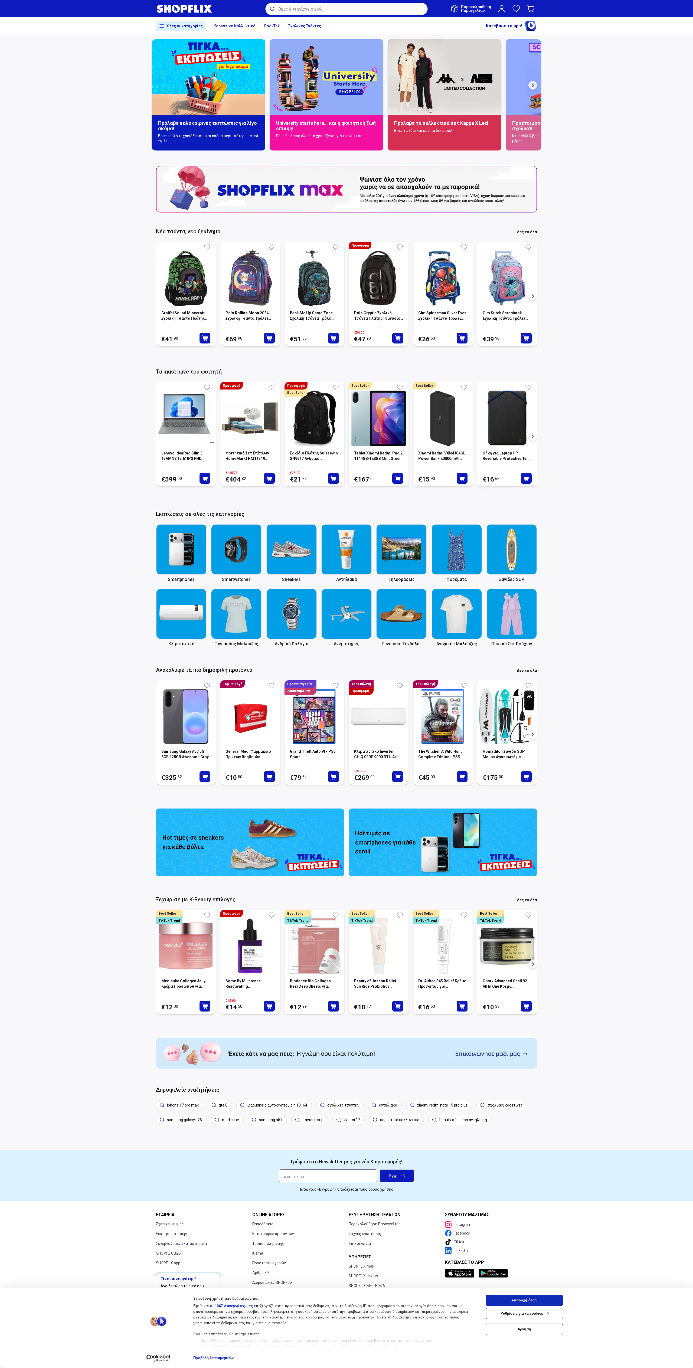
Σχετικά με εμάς (170, 1224)
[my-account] (502, 9)
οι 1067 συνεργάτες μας (231, 1306)
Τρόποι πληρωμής (268, 1243)
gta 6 (223, 1105)
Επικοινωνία (360, 1243)
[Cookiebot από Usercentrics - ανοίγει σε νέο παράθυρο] (158, 1358)
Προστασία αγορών (269, 1263)
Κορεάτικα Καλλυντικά (235, 26)
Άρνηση (524, 1329)
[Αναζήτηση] (272, 9)
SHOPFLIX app (168, 1263)
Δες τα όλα (527, 232)
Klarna (257, 1253)
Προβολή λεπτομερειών (213, 1358)
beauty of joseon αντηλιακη (463, 1120)
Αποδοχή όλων (524, 1300)
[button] (532, 9)
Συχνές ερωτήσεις (365, 1234)
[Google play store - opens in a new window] (493, 1273)
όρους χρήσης (380, 1189)
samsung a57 (270, 1120)
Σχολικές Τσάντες (304, 26)
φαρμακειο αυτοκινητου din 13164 (277, 1105)
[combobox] (346, 9)
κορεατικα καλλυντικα (399, 1120)
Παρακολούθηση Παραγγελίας (375, 1224)
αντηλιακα (388, 1105)
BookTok (272, 26)
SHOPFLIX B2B (168, 1253)
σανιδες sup (312, 1120)
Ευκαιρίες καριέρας (173, 1234)
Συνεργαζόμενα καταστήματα (181, 1243)
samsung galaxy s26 (184, 1120)
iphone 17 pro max (183, 1105)
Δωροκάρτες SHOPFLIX (272, 1282)
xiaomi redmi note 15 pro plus (442, 1105)
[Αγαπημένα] (516, 9)
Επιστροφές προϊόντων (273, 1234)
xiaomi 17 (352, 1120)
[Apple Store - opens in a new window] (460, 1273)
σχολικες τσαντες (343, 1105)
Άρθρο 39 (260, 1273)
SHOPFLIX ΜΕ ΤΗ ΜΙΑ (367, 1286)
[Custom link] (346, 1053)
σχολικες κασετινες (505, 1105)
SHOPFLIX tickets (363, 1276)
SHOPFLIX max (361, 1266)
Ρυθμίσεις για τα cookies (522, 1313)
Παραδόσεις (262, 1224)
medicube (230, 1120)
